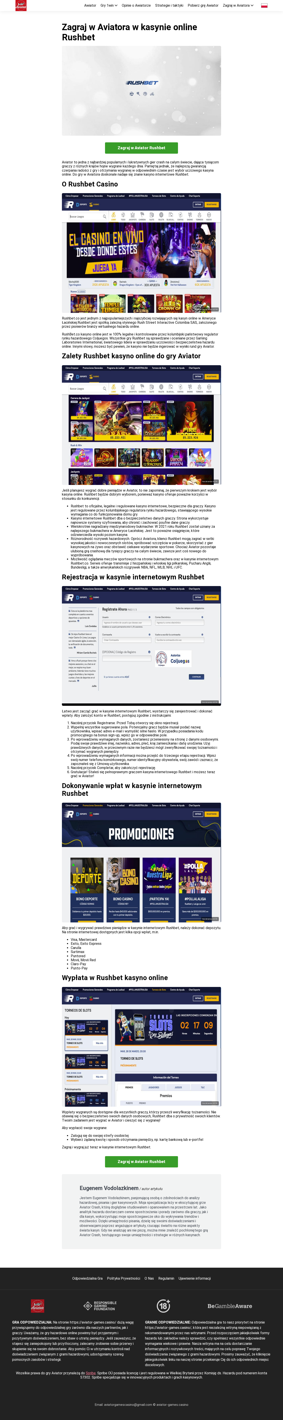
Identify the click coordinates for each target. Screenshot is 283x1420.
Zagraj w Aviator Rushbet (141, 147)
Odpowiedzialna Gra (87, 1278)
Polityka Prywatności (123, 1278)
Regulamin (166, 1278)
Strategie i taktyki (169, 6)
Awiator (90, 6)
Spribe (91, 1373)
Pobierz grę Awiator (203, 6)
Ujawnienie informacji (195, 1278)
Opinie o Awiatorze (136, 6)
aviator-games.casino (172, 1405)
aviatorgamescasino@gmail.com (128, 1405)
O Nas (149, 1278)
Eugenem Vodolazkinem (109, 1188)
